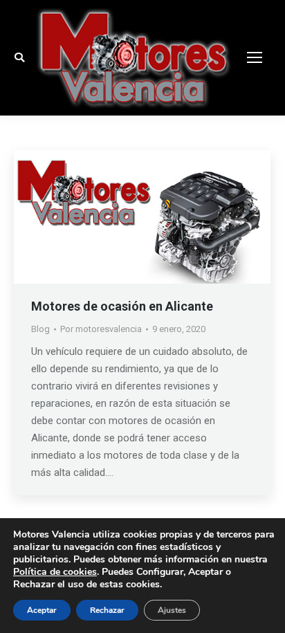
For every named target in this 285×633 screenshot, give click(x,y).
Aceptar (42, 610)
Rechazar (107, 610)
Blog (40, 329)
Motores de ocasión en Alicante (122, 306)
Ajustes (172, 610)
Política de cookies (55, 571)
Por (101, 329)
